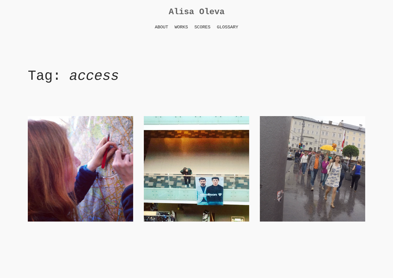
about (161, 27)
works (181, 27)
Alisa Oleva (197, 12)
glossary (227, 27)
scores (202, 27)
